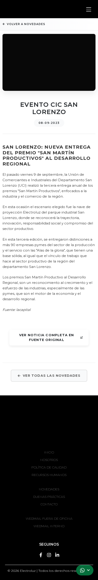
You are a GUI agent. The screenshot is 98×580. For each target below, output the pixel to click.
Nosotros (49, 460)
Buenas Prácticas (49, 497)
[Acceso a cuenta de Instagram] (49, 554)
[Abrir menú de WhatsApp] (84, 570)
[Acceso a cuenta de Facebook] (41, 554)
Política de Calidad (49, 467)
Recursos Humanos (49, 475)
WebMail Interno (49, 526)
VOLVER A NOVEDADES (26, 24)
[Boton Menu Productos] (88, 9)
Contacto (49, 504)
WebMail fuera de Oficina (49, 518)
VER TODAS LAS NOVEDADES (51, 376)
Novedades (49, 489)
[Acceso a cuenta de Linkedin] (57, 554)
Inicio (49, 452)
